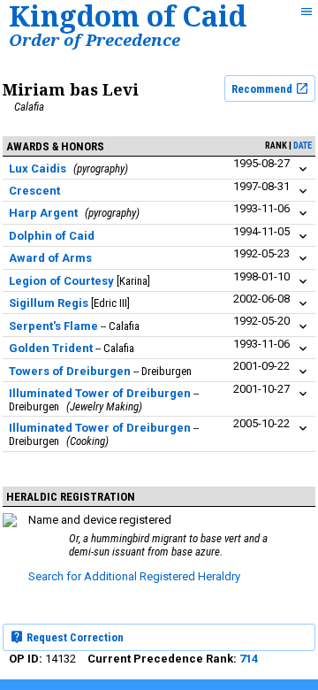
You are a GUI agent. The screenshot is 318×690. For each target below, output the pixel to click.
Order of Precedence (94, 39)
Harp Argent (43, 212)
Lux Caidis (37, 168)
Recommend (263, 89)
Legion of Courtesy (61, 281)
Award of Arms (50, 257)
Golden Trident (51, 348)
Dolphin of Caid (52, 235)
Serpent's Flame (53, 326)
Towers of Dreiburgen (70, 371)
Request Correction (74, 637)
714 (248, 658)
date (302, 145)
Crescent (34, 190)
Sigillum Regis (48, 303)
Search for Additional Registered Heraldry (134, 576)
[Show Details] (303, 169)
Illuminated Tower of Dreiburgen (100, 393)
